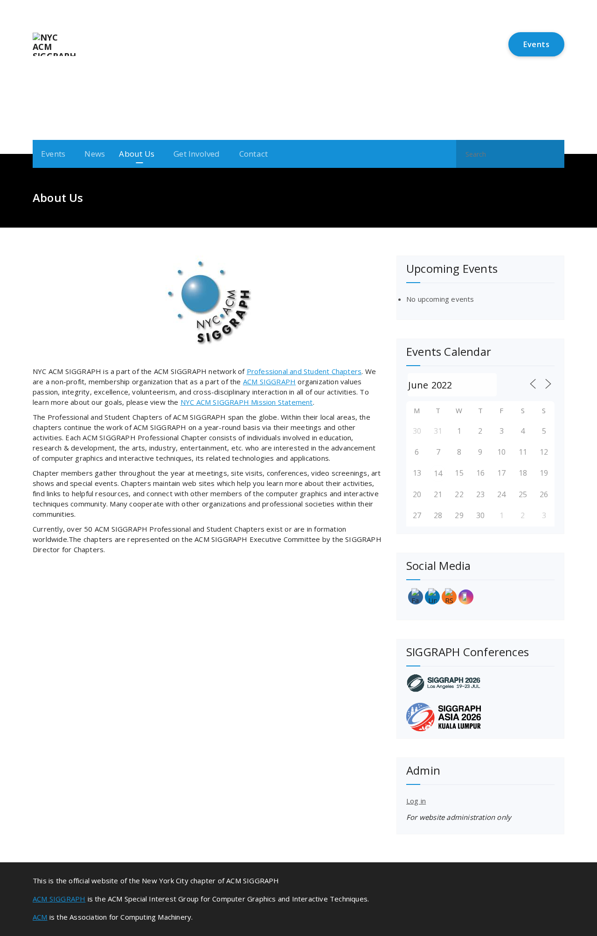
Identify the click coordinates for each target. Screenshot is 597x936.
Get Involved (197, 153)
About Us (136, 153)
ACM (40, 917)
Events (536, 44)
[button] (553, 154)
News (94, 153)
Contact (253, 153)
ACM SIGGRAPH (269, 381)
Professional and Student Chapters (304, 371)
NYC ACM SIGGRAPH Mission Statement (246, 402)
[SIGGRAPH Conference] (480, 683)
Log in (416, 800)
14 (438, 473)
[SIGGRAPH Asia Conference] (480, 717)
